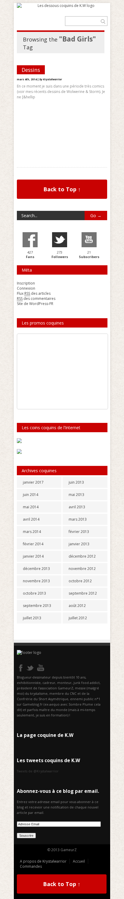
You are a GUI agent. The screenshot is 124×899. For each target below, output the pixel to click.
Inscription (26, 283)
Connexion (26, 288)
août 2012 (77, 605)
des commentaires (36, 298)
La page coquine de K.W (45, 735)
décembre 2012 (82, 556)
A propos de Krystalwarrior (43, 861)
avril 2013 (77, 507)
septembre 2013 (37, 605)
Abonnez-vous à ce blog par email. (58, 791)
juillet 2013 (32, 617)
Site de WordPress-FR (35, 303)
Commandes (31, 866)
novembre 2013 (36, 580)
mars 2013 (78, 519)
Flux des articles (34, 293)
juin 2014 (30, 494)
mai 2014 (31, 507)
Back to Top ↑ (62, 189)
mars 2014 (32, 531)
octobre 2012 (80, 580)
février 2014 (33, 543)
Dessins (31, 69)
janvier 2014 (33, 556)
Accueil (79, 861)
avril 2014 (31, 519)
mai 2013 (76, 494)
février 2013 (79, 531)
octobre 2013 (34, 593)
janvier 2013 (79, 543)
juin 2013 (76, 482)
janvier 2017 (33, 482)
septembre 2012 (83, 593)
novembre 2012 (82, 568)
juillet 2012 (78, 617)
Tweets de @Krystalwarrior (38, 771)
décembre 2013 (36, 568)
